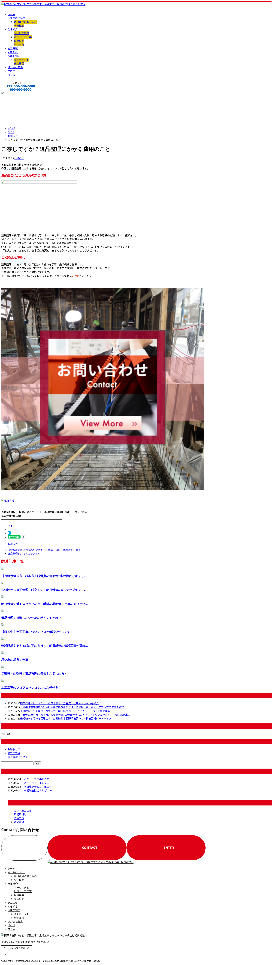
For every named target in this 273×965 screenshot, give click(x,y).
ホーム (11, 14)
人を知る (13, 52)
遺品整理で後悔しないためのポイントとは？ (31, 618)
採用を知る (14, 56)
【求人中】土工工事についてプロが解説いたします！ (37, 632)
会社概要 (19, 25)
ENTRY (168, 847)
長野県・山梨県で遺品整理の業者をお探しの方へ (34, 673)
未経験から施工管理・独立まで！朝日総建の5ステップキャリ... (43, 590)
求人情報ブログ (17, 757)
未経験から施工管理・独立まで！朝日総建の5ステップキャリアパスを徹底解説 (65, 711)
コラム (11, 75)
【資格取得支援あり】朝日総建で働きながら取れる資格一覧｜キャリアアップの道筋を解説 (72, 707)
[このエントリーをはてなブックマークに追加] (9, 533)
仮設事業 (19, 41)
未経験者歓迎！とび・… (38, 790)
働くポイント (21, 60)
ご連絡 (75, 276)
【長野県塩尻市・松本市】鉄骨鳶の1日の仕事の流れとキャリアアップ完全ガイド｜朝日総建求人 (75, 714)
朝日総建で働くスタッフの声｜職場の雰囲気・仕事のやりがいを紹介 (59, 703)
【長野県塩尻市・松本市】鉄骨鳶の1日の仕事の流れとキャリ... (43, 576)
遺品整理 (19, 822)
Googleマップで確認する (16, 948)
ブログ (11, 71)
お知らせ (19, 158)
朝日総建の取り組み (25, 22)
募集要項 (19, 63)
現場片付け (20, 814)
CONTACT (12, 94)
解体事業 (19, 44)
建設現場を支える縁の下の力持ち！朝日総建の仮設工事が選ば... (44, 646)
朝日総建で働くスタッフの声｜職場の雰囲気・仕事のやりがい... (44, 604)
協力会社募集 (15, 67)
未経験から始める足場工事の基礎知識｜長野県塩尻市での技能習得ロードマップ (65, 718)
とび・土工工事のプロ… (38, 783)
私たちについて (16, 18)
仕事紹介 (13, 29)
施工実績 (13, 48)
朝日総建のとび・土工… (38, 786)
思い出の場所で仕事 (14, 660)
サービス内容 (21, 33)
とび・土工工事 (23, 37)
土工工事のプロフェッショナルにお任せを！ (31, 687)
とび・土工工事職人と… (38, 779)
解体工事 (19, 818)
